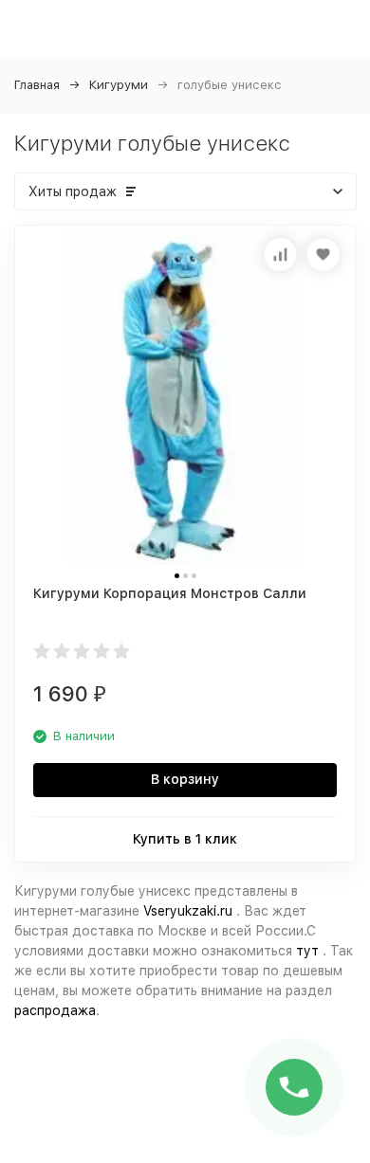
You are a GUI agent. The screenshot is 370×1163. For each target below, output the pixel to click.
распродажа (55, 1010)
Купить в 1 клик (185, 838)
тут (307, 950)
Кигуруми (118, 85)
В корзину (185, 779)
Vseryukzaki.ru (187, 910)
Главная (37, 85)
